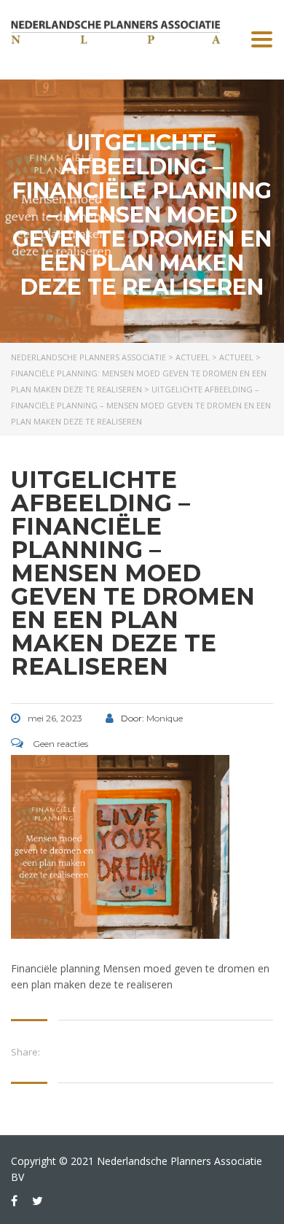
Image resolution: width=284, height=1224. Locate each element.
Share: (25, 1051)
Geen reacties (59, 743)
